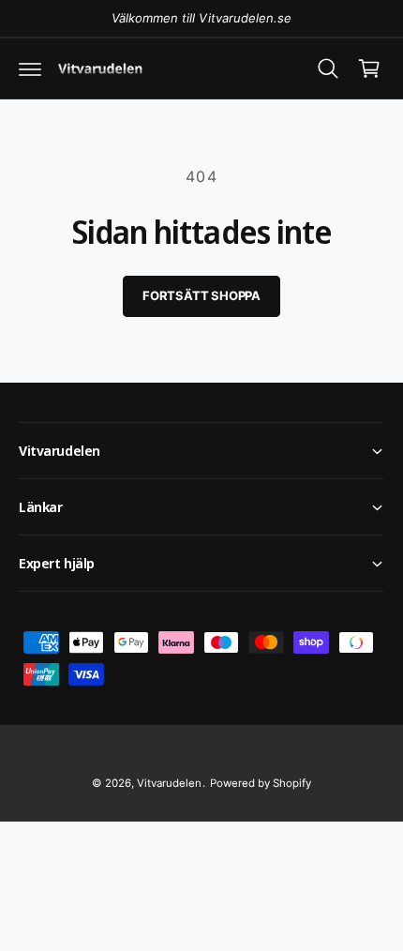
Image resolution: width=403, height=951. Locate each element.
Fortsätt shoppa (201, 295)
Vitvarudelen (169, 783)
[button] (30, 68)
